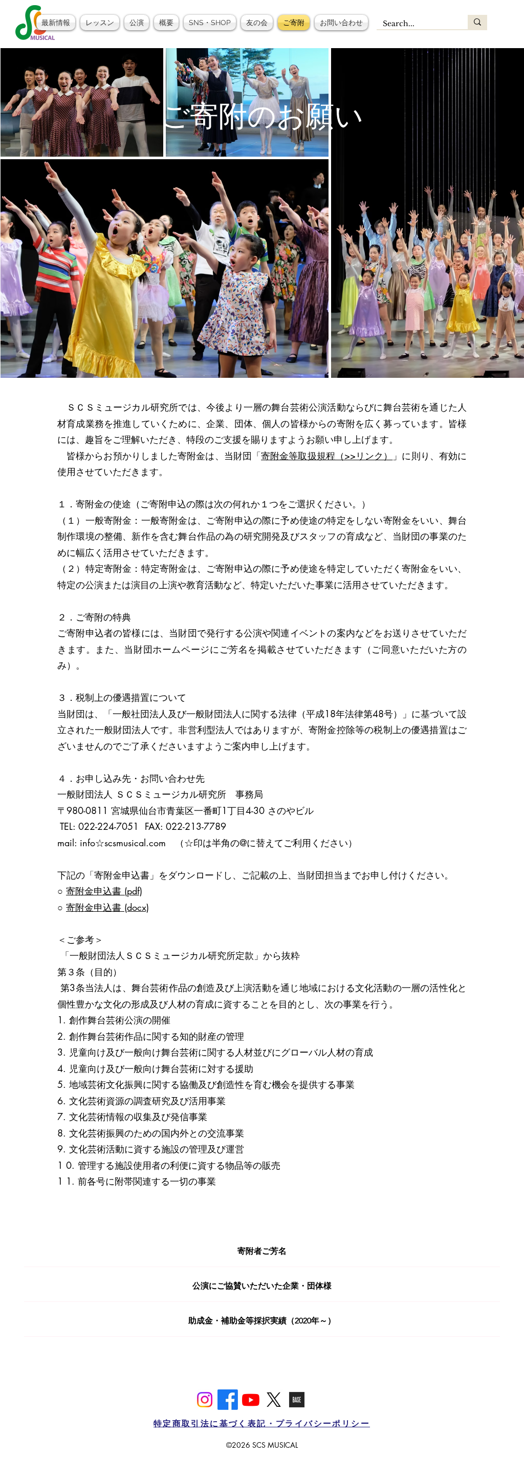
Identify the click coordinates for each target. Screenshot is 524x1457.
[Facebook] (227, 1399)
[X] (274, 1399)
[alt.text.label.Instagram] (204, 1399)
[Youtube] (251, 1399)
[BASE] (297, 1399)
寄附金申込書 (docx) (107, 907)
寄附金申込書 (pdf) (104, 891)
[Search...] (477, 22)
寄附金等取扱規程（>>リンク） (326, 455)
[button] (100, 22)
